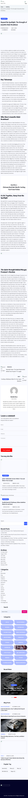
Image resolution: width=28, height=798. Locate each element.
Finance (2, 584)
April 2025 (3, 561)
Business (3, 577)
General (2, 589)
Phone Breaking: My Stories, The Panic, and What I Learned (14, 538)
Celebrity (8, 7)
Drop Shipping (4, 580)
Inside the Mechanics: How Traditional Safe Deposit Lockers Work (12, 531)
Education (3, 582)
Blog (2, 575)
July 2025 (3, 555)
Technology (3, 600)
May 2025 (3, 559)
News (2, 597)
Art (1, 571)
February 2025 (4, 565)
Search (2, 521)
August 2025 (4, 554)
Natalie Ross (6, 483)
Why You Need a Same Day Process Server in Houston (13, 716)
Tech (2, 598)
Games (2, 588)
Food (2, 586)
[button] (11, 697)
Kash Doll (4, 768)
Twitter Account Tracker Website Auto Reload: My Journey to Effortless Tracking (12, 540)
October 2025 (4, 552)
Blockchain (3, 573)
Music (19, 768)
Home (2, 7)
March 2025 (3, 563)
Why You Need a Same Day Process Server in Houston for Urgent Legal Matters (14, 535)
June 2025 (3, 557)
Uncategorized (4, 602)
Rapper (13, 771)
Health (2, 591)
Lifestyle (3, 593)
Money (12, 768)
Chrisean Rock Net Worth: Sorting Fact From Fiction (14, 188)
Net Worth (3, 595)
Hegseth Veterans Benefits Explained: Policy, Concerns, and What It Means (13, 544)
